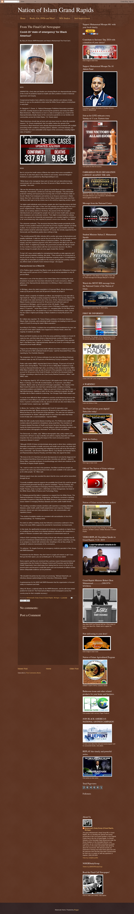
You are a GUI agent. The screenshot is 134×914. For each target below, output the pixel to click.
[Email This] (21, 601)
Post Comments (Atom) (33, 673)
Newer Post (23, 669)
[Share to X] (25, 601)
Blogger (76, 910)
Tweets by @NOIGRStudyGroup (92, 866)
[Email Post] (71, 598)
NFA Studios (64, 18)
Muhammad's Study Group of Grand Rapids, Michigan (99, 829)
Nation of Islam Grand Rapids (56, 9)
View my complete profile (90, 858)
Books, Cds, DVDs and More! (42, 18)
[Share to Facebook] (27, 601)
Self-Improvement (82, 18)
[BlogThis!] (23, 601)
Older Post (74, 669)
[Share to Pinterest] (29, 601)
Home (22, 18)
